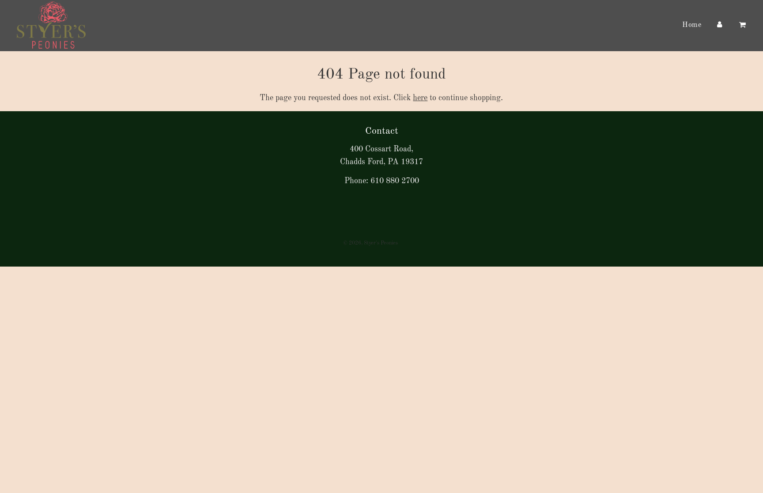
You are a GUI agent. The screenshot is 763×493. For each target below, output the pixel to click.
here (420, 98)
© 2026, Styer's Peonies (370, 243)
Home (691, 25)
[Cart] (743, 25)
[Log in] (719, 25)
